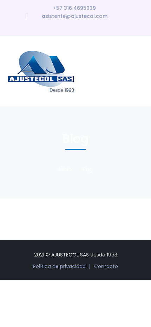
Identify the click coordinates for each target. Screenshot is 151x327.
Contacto (106, 266)
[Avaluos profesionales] (43, 70)
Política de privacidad (59, 266)
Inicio (65, 169)
